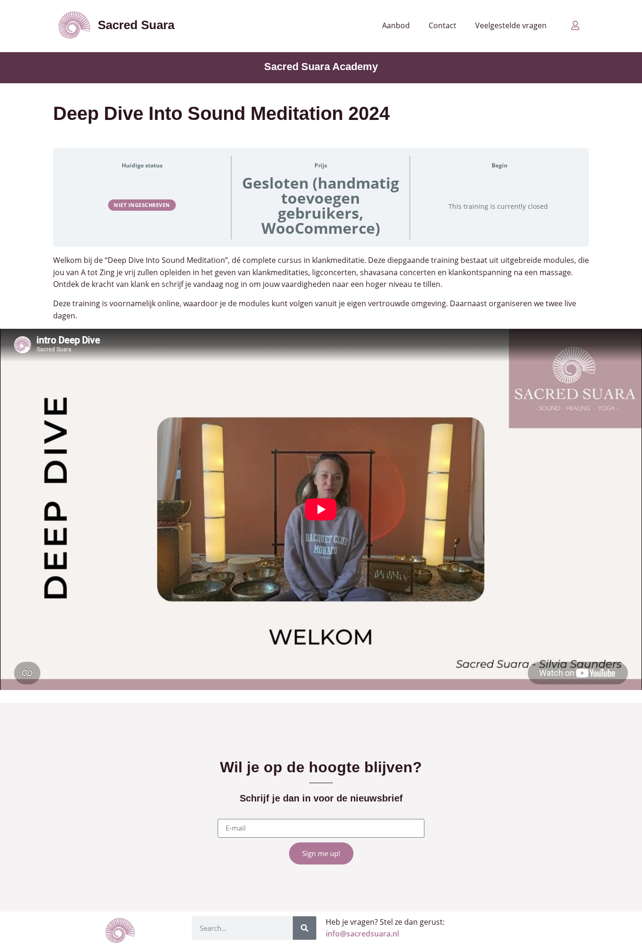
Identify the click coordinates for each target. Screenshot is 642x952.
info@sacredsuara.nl (362, 933)
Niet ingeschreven (142, 204)
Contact (442, 25)
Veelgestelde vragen (511, 25)
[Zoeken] (304, 928)
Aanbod (396, 25)
